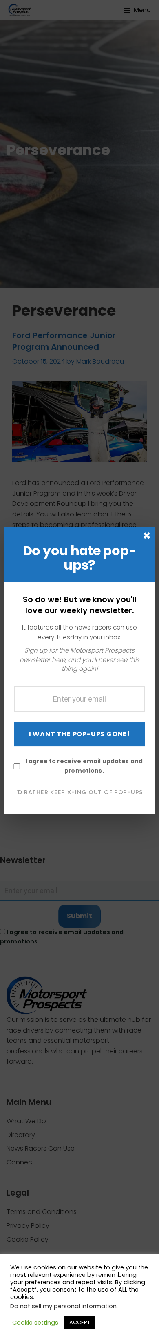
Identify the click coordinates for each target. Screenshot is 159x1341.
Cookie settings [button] (35, 1322)
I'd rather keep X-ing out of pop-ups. (79, 792)
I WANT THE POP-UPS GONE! (79, 734)
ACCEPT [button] (79, 1322)
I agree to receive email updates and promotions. (84, 766)
